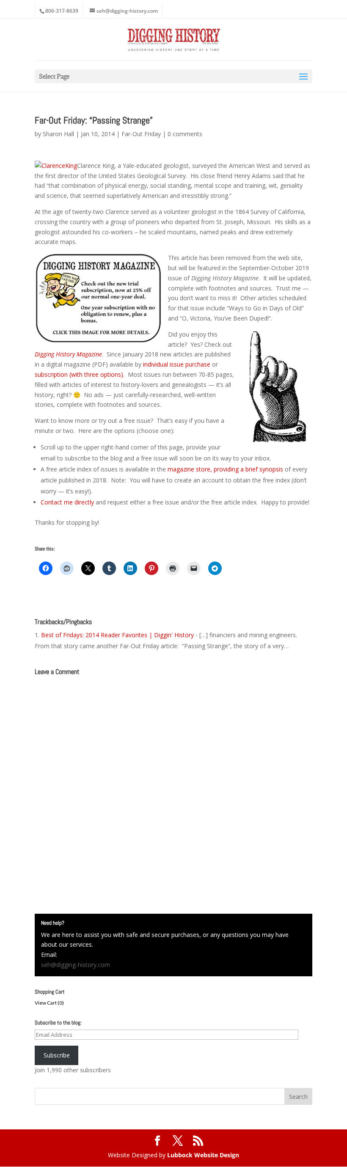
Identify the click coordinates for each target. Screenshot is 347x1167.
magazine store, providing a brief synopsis (225, 469)
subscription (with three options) (79, 374)
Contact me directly (67, 502)
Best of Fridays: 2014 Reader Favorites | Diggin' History (117, 635)
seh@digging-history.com (75, 965)
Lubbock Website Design (203, 1155)
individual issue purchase (176, 364)
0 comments (185, 134)
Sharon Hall (58, 134)
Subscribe (57, 1055)
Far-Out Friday (141, 134)
